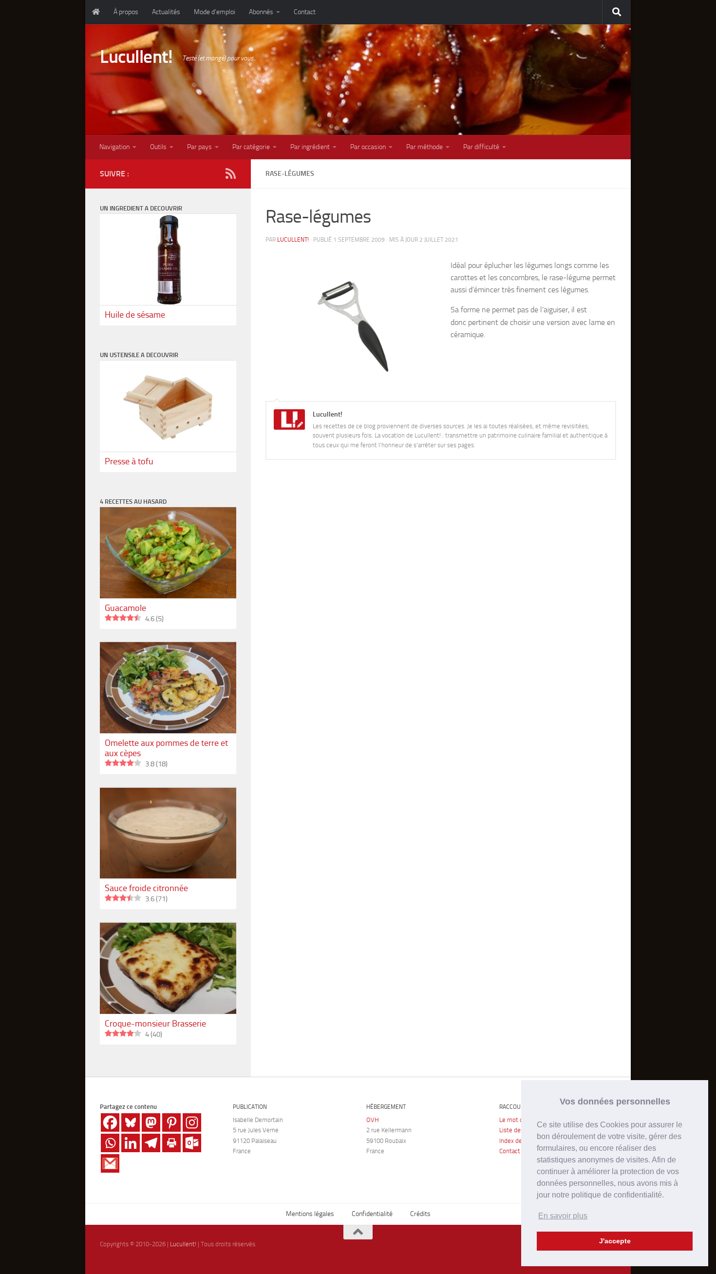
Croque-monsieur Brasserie (155, 1023)
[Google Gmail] (110, 1163)
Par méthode (424, 147)
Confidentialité (372, 1214)
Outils (158, 147)
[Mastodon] (151, 1122)
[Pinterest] (171, 1122)
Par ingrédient (310, 147)
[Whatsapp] (110, 1143)
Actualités (166, 12)
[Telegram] (151, 1143)
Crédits (420, 1214)
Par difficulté (481, 147)
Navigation (114, 147)
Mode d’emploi (214, 12)
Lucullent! (136, 56)
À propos (125, 12)
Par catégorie (251, 147)
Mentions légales (310, 1214)
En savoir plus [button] (562, 1216)
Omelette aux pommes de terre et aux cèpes (166, 748)
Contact (305, 12)
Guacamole (125, 608)
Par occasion (368, 147)
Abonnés (261, 12)
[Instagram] (192, 1122)
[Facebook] (110, 1122)
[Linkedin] (130, 1143)
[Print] (171, 1143)
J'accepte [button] (615, 1241)
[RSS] (230, 173)
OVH (372, 1119)
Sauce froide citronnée (146, 888)
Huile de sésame (135, 314)
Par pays (199, 147)
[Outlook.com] (192, 1143)
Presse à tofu (129, 461)
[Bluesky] (130, 1122)
